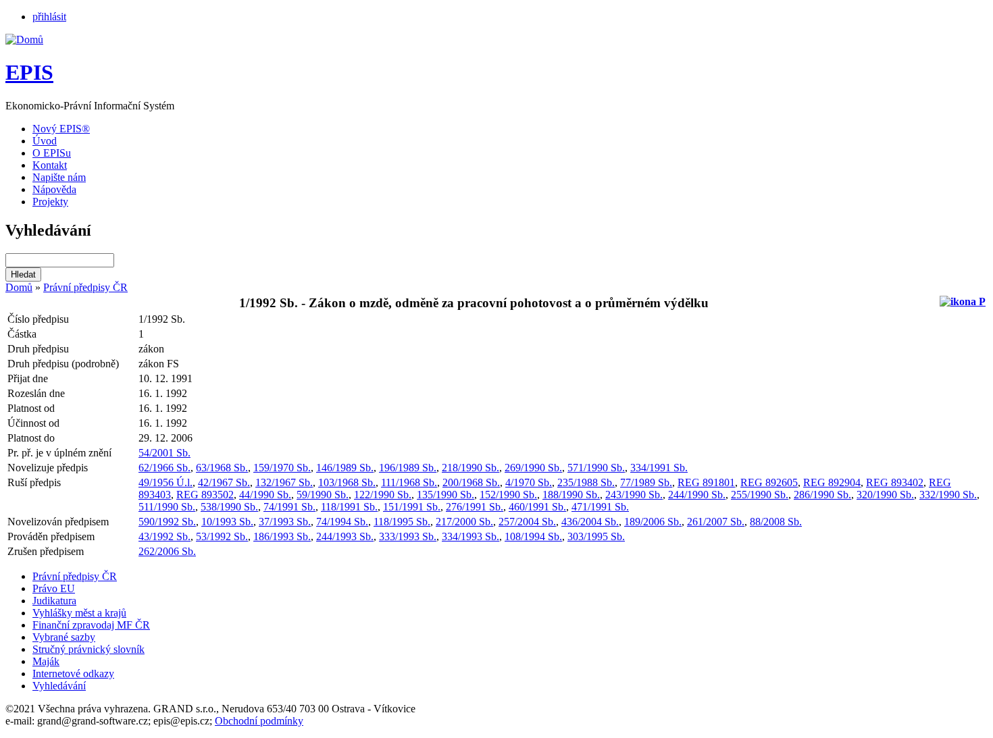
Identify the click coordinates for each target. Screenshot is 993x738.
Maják (45, 661)
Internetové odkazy (73, 673)
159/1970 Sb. (282, 467)
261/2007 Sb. (715, 521)
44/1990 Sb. (265, 494)
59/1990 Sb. (323, 494)
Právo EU (53, 588)
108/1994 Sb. (533, 536)
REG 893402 (894, 482)
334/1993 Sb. (470, 536)
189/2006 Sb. (653, 521)
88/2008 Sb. (776, 521)
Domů (18, 287)
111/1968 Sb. (409, 482)
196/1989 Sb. (407, 467)
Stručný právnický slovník (88, 649)
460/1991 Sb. (537, 506)
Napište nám (59, 177)
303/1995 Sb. (596, 536)
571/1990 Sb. (596, 467)
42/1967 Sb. (224, 482)
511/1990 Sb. (166, 506)
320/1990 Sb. (885, 494)
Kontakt (49, 165)
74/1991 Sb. (289, 506)
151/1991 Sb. (411, 506)
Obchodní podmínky (259, 721)
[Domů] (24, 39)
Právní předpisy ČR (85, 287)
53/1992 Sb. (222, 536)
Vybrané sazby (63, 637)
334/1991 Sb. (659, 467)
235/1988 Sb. (586, 482)
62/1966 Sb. (164, 467)
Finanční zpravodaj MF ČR (91, 625)
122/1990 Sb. (382, 494)
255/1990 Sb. (759, 494)
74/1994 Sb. (342, 521)
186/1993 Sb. (282, 536)
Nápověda (54, 189)
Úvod (44, 141)
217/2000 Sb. (464, 521)
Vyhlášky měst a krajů (79, 612)
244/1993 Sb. (345, 536)
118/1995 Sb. (402, 521)
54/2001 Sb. (164, 452)
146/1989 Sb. (345, 467)
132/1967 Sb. (284, 482)
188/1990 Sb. (571, 494)
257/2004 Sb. (527, 521)
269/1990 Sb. (533, 467)
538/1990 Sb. (229, 506)
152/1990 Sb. (508, 494)
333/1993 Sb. (407, 536)
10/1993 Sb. (227, 521)
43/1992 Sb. (164, 536)
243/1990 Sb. (634, 494)
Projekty (50, 201)
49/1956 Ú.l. (165, 482)
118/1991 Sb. (349, 506)
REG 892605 (769, 482)
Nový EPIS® (61, 128)
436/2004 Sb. (590, 521)
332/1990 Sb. (948, 494)
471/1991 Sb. (600, 506)
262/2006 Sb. (167, 551)
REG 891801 (706, 482)
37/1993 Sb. (285, 521)
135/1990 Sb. (445, 494)
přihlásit (49, 16)
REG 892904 (832, 482)
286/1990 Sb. (822, 494)
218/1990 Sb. (470, 467)
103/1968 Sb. (347, 482)
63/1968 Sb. (222, 467)
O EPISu (51, 153)
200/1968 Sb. (471, 482)
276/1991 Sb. (474, 506)
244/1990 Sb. (696, 494)
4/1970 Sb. (528, 482)
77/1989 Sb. (646, 482)
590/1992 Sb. (167, 521)
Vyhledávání (59, 685)
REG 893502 (205, 494)
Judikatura (54, 600)
